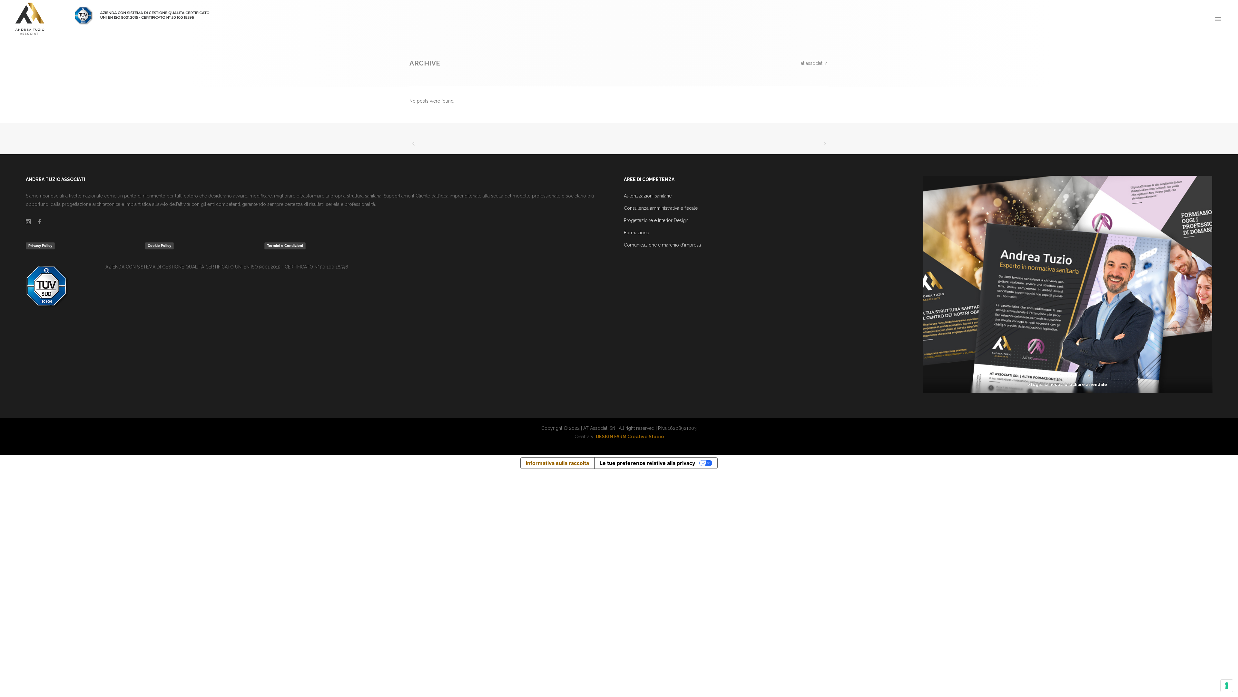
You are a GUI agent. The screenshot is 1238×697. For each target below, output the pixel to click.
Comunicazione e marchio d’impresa (662, 244)
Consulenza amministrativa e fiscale (661, 208)
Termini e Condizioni (285, 245)
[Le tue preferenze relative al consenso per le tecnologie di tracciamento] (1227, 686)
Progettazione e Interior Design (656, 220)
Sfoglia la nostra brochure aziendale (1067, 384)
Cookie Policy (159, 245)
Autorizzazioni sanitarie (648, 195)
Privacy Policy (40, 245)
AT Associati (812, 63)
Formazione (636, 232)
